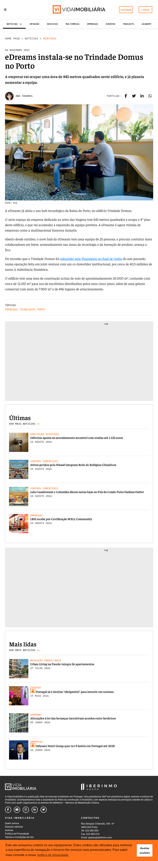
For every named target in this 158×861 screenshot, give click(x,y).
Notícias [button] (12, 23)
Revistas (52, 23)
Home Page (12, 38)
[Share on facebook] (126, 96)
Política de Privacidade (17, 833)
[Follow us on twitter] (43, 810)
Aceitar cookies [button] (145, 850)
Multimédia (72, 23)
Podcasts (128, 23)
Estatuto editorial (14, 826)
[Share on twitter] (134, 96)
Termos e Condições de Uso (19, 837)
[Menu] (5, 9)
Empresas (92, 23)
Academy (146, 23)
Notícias (31, 38)
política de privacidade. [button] (53, 855)
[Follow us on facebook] (8, 810)
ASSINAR (126, 10)
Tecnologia (27, 309)
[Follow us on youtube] (17, 810)
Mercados (49, 38)
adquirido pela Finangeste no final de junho (91, 258)
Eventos (110, 23)
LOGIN (145, 10)
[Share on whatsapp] (150, 96)
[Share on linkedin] (142, 96)
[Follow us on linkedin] (35, 810)
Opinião (34, 23)
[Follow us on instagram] (26, 810)
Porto (41, 309)
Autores (9, 830)
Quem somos (12, 823)
